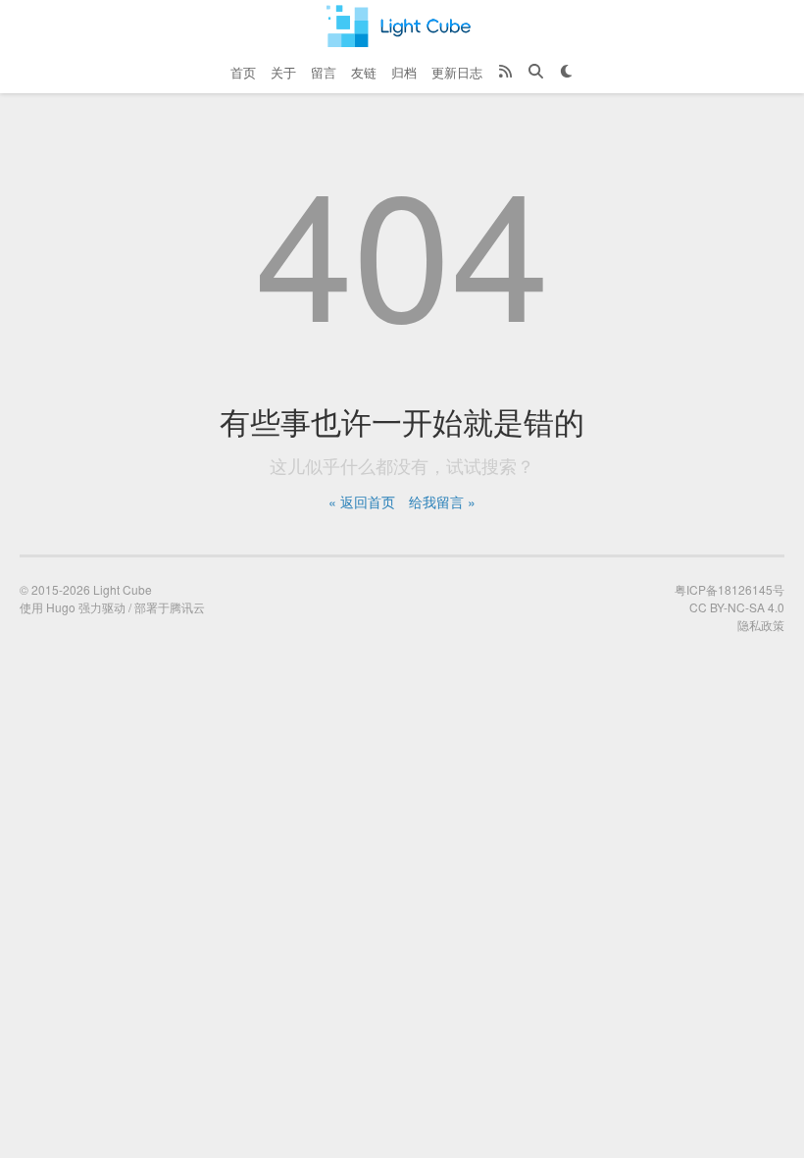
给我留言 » (442, 501)
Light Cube (122, 589)
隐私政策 (760, 624)
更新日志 (456, 72)
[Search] (536, 72)
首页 (243, 72)
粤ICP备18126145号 (729, 589)
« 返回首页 (361, 501)
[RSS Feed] (505, 72)
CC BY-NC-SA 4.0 (736, 607)
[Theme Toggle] (566, 72)
